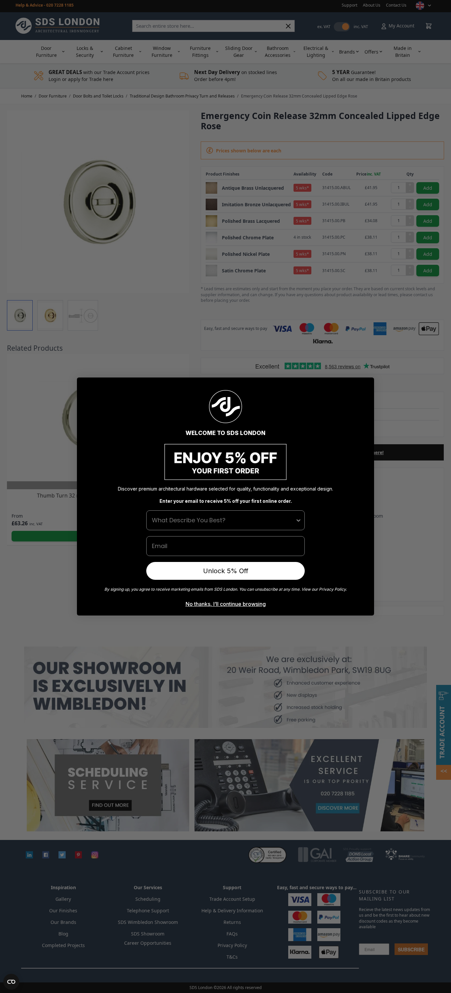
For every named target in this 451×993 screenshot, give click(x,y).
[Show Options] (298, 520)
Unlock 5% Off (225, 571)
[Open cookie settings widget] (11, 982)
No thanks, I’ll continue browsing (226, 604)
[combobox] (223, 520)
